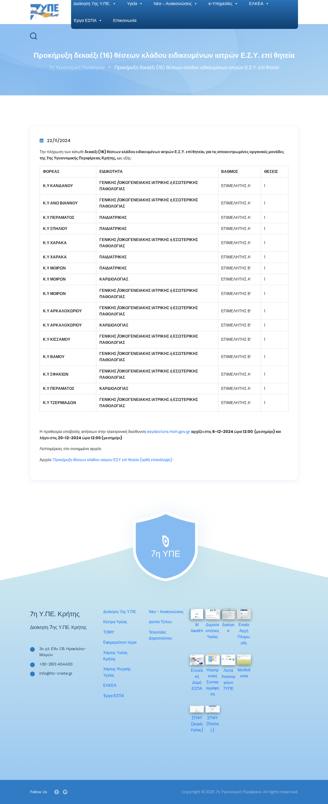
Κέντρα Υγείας (115, 622)
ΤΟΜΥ (108, 632)
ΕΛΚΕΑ (109, 685)
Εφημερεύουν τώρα (119, 642)
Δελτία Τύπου (160, 622)
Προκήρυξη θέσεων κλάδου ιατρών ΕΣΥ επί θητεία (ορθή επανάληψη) (112, 460)
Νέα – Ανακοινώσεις (166, 611)
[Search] (33, 36)
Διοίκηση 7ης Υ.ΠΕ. (120, 611)
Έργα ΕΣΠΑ (85, 20)
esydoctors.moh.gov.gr (168, 431)
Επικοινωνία (124, 20)
